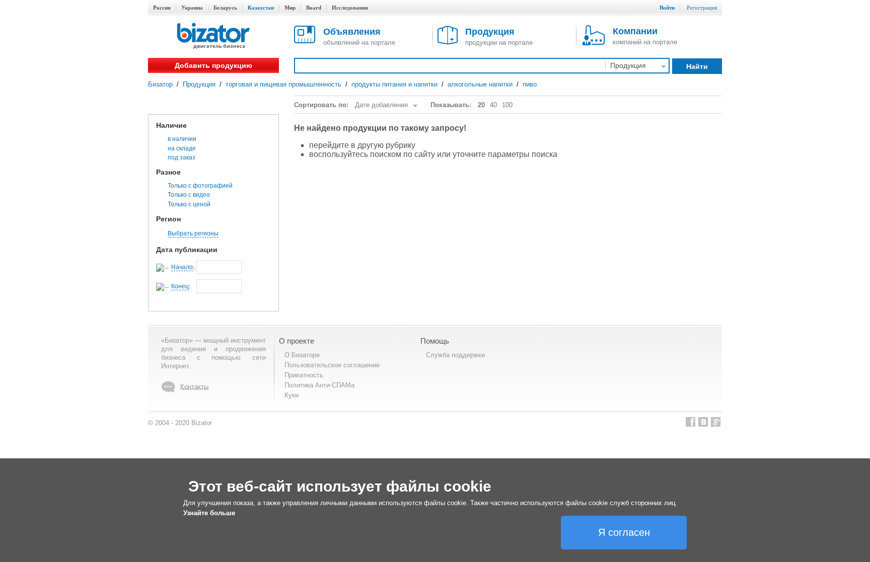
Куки (291, 395)
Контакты (194, 386)
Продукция (199, 84)
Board (313, 8)
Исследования (350, 8)
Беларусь (225, 8)
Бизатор (160, 84)
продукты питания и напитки (394, 84)
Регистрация (702, 8)
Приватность (303, 375)
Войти (667, 8)
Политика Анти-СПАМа (319, 385)
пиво (530, 84)
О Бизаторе (302, 355)
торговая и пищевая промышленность (283, 84)
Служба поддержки (455, 355)
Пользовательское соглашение (332, 365)
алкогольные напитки (480, 84)
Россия (162, 8)
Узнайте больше (209, 513)
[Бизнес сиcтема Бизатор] (213, 36)
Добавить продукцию (213, 65)
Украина (192, 8)
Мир (290, 8)
